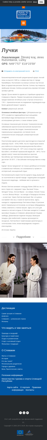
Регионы (5, 321)
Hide (41, 2)
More (35, 2)
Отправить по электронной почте (17, 71)
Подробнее (23, 236)
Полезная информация (12, 375)
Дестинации (8, 308)
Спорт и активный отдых (11, 341)
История (5, 358)
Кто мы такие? (7, 361)
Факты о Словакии (8, 356)
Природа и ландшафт (10, 333)
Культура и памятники (10, 336)
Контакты (30, 390)
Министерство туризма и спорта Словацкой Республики (22, 380)
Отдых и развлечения (10, 339)
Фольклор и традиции (10, 344)
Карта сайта (12, 387)
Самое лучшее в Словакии (11, 313)
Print (37, 71)
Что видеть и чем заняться (16, 328)
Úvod (3, 40)
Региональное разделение (12, 364)
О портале (25, 387)
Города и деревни (8, 366)
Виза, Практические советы (12, 369)
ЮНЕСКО (5, 316)
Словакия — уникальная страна (14, 319)
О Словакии (8, 350)
